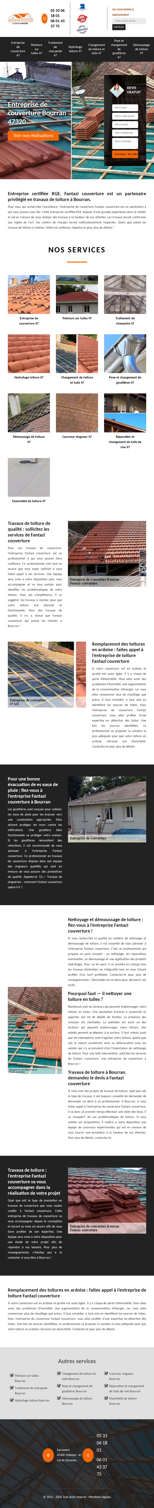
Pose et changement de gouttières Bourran (77, 1389)
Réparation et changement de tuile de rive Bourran (126, 1389)
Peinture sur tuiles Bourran (26, 1378)
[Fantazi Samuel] (20, 18)
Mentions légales (100, 1497)
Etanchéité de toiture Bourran (123, 1401)
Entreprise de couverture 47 (18, 49)
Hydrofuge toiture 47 (75, 49)
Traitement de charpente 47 (55, 49)
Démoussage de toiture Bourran (77, 1401)
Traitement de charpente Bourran (31, 1391)
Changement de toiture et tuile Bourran (79, 1376)
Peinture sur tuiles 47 (36, 49)
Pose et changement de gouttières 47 (119, 49)
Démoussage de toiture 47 (141, 49)
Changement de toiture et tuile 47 (96, 49)
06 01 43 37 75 (58, 23)
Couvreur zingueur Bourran (121, 1376)
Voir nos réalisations (33, 135)
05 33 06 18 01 (58, 13)
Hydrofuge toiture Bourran (32, 1400)
